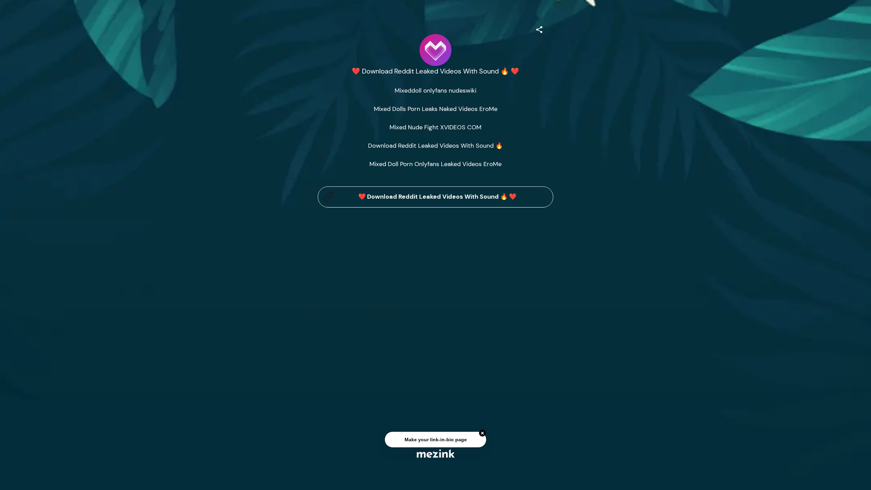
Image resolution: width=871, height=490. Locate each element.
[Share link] (539, 28)
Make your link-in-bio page (435, 440)
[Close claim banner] (482, 434)
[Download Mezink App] (436, 453)
